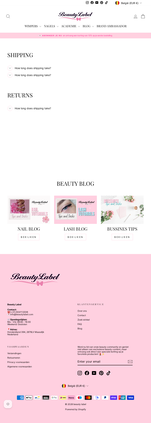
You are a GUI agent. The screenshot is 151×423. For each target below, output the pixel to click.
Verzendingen (14, 353)
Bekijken (29, 237)
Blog (80, 328)
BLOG (87, 26)
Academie (69, 26)
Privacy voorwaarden (18, 362)
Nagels (50, 26)
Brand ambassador (112, 26)
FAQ (80, 324)
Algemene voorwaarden (19, 366)
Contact (82, 315)
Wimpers (31, 26)
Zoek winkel (84, 319)
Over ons (82, 310)
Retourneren (13, 357)
